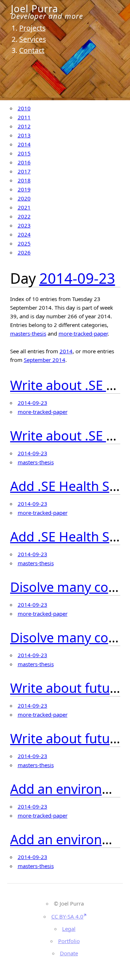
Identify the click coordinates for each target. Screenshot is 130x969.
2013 (24, 135)
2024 (24, 234)
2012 (24, 126)
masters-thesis (28, 333)
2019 (24, 189)
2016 (24, 162)
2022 (24, 216)
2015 (24, 153)
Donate (69, 953)
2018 (24, 180)
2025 (24, 243)
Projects (32, 28)
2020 (24, 198)
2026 (24, 252)
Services (32, 39)
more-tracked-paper (83, 333)
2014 (24, 144)
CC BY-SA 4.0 (67, 916)
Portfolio (69, 940)
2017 (24, 171)
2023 (24, 225)
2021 (24, 207)
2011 (24, 117)
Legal (68, 928)
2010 (24, 108)
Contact (31, 50)
